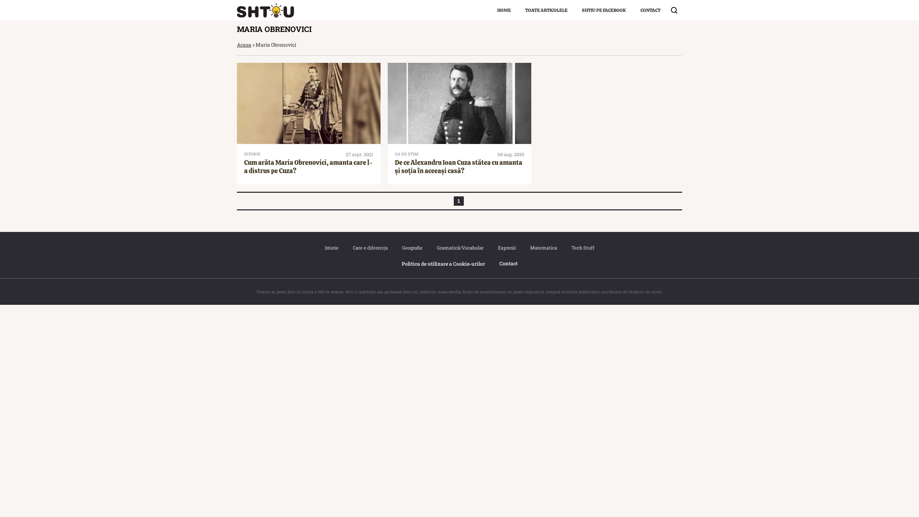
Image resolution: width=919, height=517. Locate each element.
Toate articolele (546, 10)
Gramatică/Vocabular (460, 247)
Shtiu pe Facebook (604, 10)
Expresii (507, 247)
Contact (650, 10)
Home (504, 10)
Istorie (332, 247)
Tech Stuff (583, 247)
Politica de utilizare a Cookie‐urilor (443, 263)
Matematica (543, 247)
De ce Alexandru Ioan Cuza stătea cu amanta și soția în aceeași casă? (458, 166)
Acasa (244, 44)
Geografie (412, 247)
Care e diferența (370, 247)
